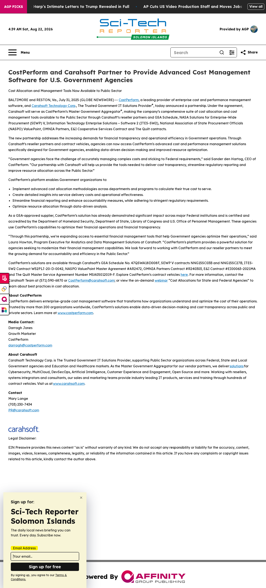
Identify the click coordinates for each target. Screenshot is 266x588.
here (184, 274)
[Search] (222, 52)
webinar (161, 280)
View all (255, 6)
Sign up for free (45, 566)
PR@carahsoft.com (23, 410)
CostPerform (129, 100)
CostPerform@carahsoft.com (91, 280)
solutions (237, 366)
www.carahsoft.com (69, 383)
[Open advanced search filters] (232, 52)
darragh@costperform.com (30, 345)
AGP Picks (13, 7)
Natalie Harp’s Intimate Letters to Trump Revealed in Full (73, 6)
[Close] (81, 498)
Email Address (24, 548)
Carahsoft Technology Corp (53, 106)
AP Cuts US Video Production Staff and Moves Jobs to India (201, 6)
